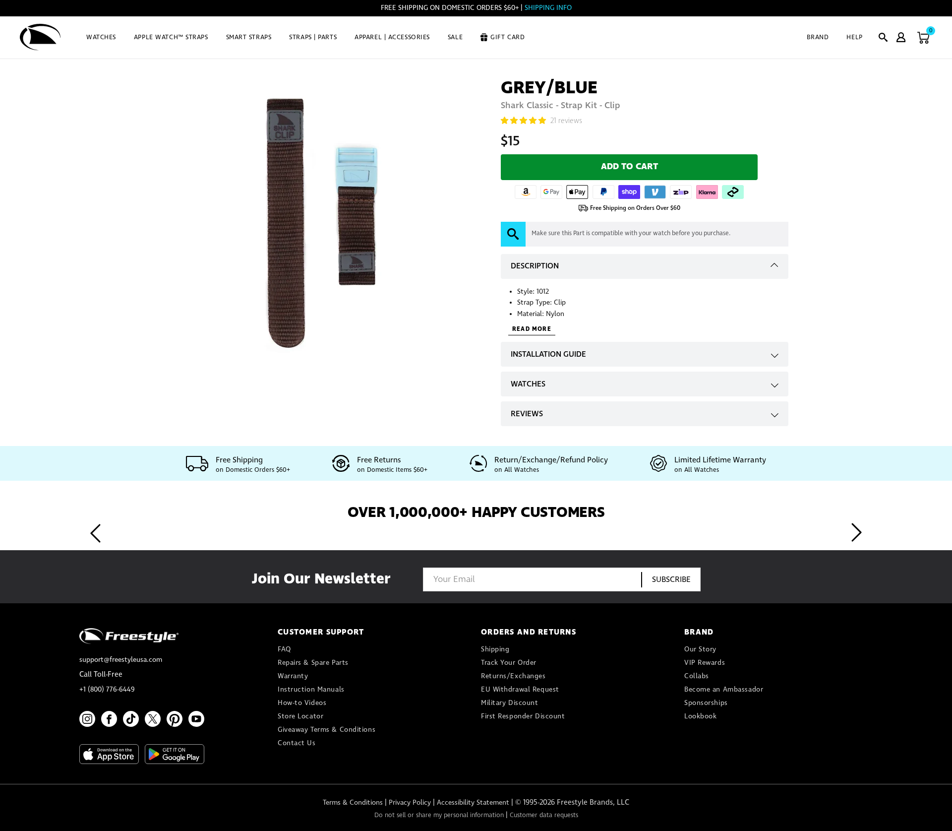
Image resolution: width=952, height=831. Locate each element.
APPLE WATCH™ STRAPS (171, 37)
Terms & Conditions (353, 802)
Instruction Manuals (311, 689)
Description (535, 266)
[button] (883, 37)
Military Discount (509, 703)
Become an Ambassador (723, 689)
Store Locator (300, 716)
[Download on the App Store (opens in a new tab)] (109, 754)
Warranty (293, 676)
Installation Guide (548, 354)
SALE (455, 37)
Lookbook (700, 716)
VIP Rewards (704, 662)
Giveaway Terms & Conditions (326, 729)
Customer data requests (544, 815)
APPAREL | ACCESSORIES (392, 37)
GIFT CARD (507, 37)
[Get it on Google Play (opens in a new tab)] (174, 754)
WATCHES (101, 37)
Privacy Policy (410, 802)
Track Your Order (508, 662)
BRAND (818, 37)
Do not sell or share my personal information (439, 815)
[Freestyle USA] (40, 37)
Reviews (527, 414)
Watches (528, 384)
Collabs (696, 676)
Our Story (700, 649)
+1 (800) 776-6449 (107, 689)
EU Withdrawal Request (520, 689)
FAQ (284, 649)
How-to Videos (302, 703)
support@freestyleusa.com (120, 659)
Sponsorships (706, 703)
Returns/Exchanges (513, 676)
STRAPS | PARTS (313, 37)
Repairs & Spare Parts (313, 662)
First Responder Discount (523, 716)
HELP (854, 37)
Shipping (495, 649)
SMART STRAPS (249, 37)
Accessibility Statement (473, 802)
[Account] (900, 37)
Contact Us (297, 743)
